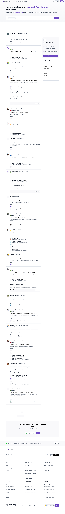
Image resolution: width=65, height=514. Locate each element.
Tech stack (7, 465)
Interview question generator (10, 487)
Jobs (14, 1)
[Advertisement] (23, 26)
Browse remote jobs (28, 462)
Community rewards (28, 478)
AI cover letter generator (48, 465)
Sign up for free (50, 55)
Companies (17, 1)
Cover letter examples (28, 471)
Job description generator (10, 484)
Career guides (27, 468)
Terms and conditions (9, 468)
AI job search (27, 465)
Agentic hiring (8, 492)
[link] (8, 416)
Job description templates (10, 486)
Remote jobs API (47, 483)
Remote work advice (28, 467)
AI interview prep (47, 468)
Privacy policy (8, 470)
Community (8, 462)
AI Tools (10, 1)
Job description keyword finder (49, 486)
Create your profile (28, 460)
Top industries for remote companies (31, 492)
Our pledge (57, 443)
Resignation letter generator (49, 497)
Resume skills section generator (49, 492)
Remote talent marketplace (10, 489)
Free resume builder (47, 487)
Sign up (62, 1)
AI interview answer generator (49, 494)
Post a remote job (8, 483)
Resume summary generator (49, 489)
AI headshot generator (48, 467)
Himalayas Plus (46, 460)
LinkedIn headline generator (49, 495)
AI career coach (47, 470)
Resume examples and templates (30, 470)
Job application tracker (48, 462)
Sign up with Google (30, 433)
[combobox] (22, 18)
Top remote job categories (29, 484)
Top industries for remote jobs (30, 489)
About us (7, 460)
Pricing (7, 495)
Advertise (7, 497)
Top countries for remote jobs (30, 487)
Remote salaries (27, 483)
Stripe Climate (39, 443)
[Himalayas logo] (4, 1)
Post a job (57, 1)
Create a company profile (10, 494)
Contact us (7, 471)
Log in (53, 1)
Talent (20, 1)
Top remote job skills (28, 486)
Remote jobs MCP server (48, 484)
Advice (26, 1)
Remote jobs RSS (28, 475)
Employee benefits (9, 467)
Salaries (23, 1)
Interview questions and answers (30, 473)
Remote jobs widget (28, 476)
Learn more (37, 103)
